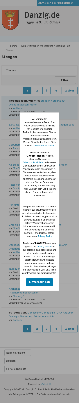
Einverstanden (39, 282)
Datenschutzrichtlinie (43, 145)
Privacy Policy (45, 236)
